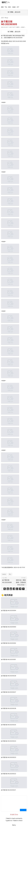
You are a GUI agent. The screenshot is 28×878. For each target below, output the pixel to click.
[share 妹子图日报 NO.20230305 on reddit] (11, 589)
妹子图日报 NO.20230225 (8, 724)
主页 (2, 17)
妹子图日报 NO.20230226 (8, 708)
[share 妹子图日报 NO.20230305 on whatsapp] (17, 589)
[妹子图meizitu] (10, 51)
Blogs (6, 17)
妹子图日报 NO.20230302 (8, 643)
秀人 (10, 574)
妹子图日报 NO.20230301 (8, 659)
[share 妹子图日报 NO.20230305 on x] (5, 589)
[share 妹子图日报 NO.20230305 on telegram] (20, 589)
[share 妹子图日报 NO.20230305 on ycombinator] (23, 589)
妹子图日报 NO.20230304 (8, 610)
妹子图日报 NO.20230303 (8, 627)
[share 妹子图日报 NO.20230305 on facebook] (14, 589)
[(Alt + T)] (9, 2)
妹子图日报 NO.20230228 (8, 676)
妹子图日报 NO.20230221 (8, 790)
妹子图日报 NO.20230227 (8, 692)
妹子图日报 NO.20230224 (8, 741)
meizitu (4, 574)
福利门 (4, 2)
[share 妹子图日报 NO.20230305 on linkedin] (8, 589)
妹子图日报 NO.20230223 (8, 757)
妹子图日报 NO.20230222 (8, 773)
